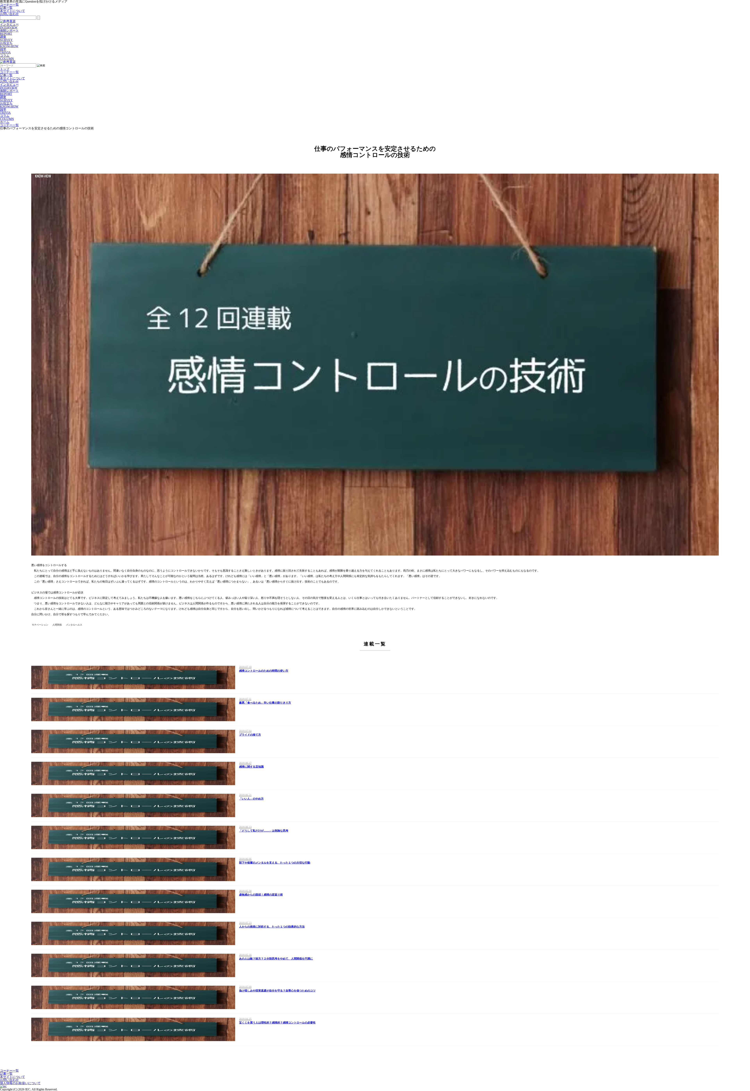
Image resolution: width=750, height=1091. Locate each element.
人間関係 (57, 624)
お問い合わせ (9, 14)
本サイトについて (12, 10)
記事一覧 (6, 7)
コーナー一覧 (9, 4)
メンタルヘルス (74, 624)
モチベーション (40, 624)
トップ (4, 69)
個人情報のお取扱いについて (20, 1083)
